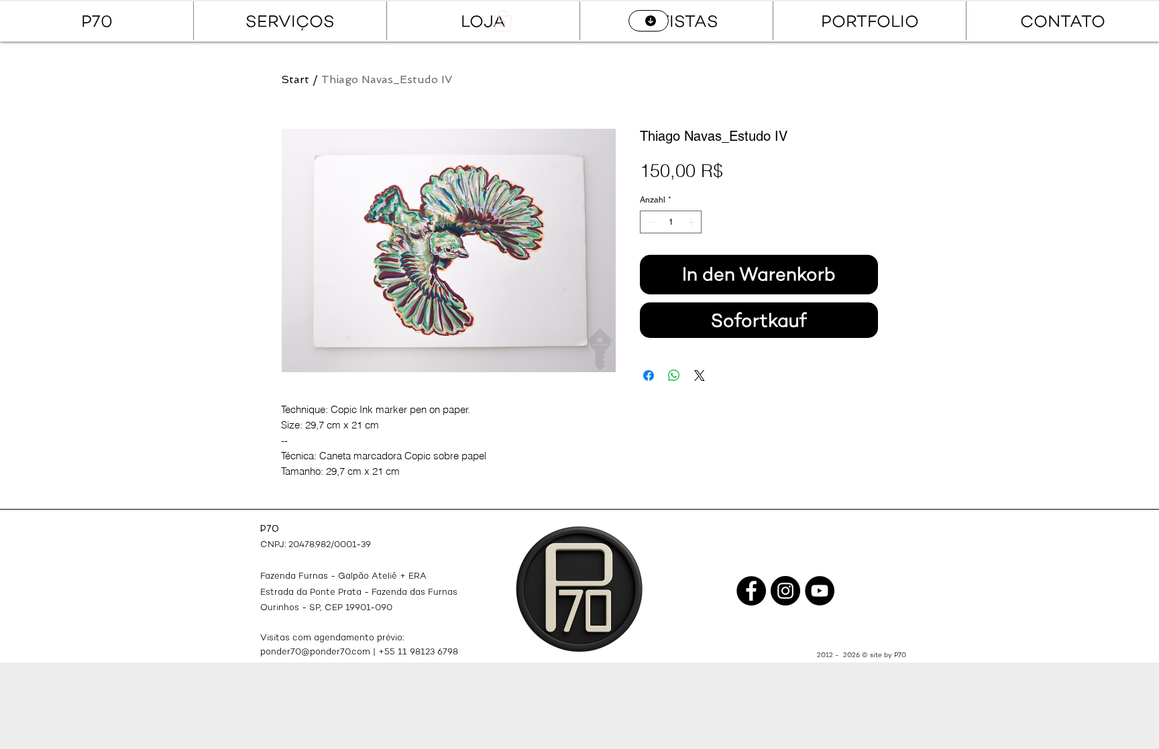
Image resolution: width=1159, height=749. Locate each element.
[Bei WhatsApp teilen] (674, 375)
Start (295, 79)
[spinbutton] (671, 222)
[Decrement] (649, 222)
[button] (503, 21)
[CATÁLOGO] (648, 21)
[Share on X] (700, 375)
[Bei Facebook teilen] (649, 375)
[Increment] (692, 222)
